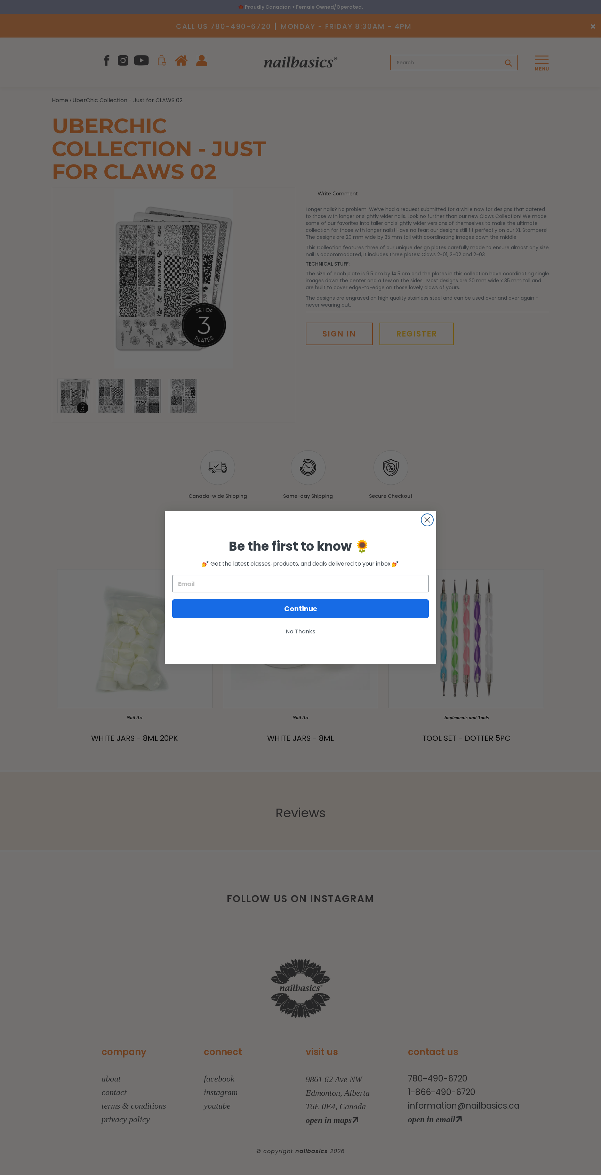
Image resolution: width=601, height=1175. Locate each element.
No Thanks (300, 631)
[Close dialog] (427, 520)
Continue (300, 609)
